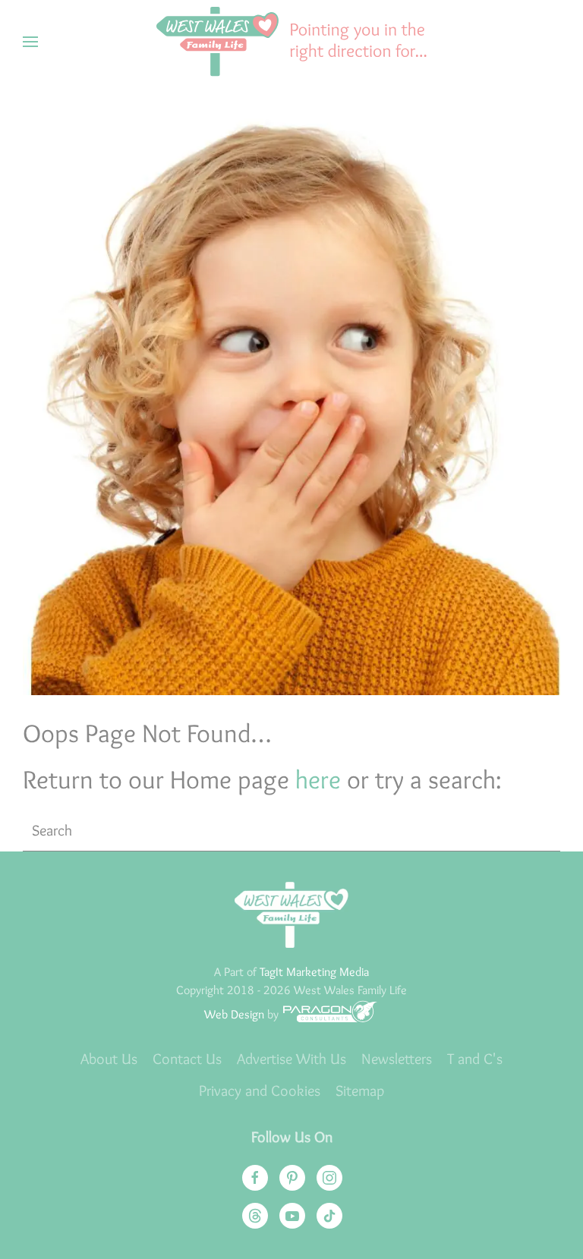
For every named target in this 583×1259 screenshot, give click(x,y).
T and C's (475, 1059)
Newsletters (396, 1059)
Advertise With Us (291, 1059)
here (318, 779)
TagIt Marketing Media (314, 972)
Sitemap (360, 1090)
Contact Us (187, 1059)
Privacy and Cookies (259, 1090)
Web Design (234, 1014)
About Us (108, 1059)
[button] (30, 41)
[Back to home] (291, 41)
